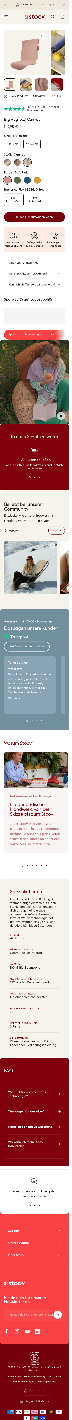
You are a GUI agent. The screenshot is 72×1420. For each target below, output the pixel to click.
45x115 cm (12, 144)
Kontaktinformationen (23, 1382)
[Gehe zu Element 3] (41, 84)
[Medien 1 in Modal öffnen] (43, 37)
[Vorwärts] (63, 5)
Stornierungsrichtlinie (46, 1382)
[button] (61, 416)
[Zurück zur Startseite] (5, 96)
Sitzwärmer (39, 96)
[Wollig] (17, 162)
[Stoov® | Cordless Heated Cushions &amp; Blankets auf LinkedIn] (37, 1331)
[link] (56, 531)
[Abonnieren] (58, 1315)
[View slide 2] (34, 477)
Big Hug (56, 96)
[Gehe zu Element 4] (57, 84)
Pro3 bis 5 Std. (35, 200)
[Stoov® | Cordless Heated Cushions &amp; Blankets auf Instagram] (16, 1331)
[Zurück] (5, 5)
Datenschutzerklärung (34, 1377)
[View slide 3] (39, 477)
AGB (49, 1377)
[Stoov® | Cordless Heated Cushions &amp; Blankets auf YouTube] (27, 1331)
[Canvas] (27, 162)
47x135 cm (32, 144)
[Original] (7, 162)
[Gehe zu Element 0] (10, 84)
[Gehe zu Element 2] (26, 84)
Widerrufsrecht (15, 1377)
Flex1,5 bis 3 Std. (13, 200)
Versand (57, 1377)
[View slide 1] (29, 477)
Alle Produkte (20, 96)
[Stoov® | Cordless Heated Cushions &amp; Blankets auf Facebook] (6, 1331)
